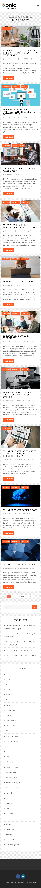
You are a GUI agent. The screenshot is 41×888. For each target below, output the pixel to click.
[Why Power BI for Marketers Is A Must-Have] (20, 211)
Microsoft (9, 762)
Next (23, 597)
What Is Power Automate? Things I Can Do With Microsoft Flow (19, 453)
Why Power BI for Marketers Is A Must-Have (19, 226)
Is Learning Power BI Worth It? (16, 337)
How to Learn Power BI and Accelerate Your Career (18, 394)
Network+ (9, 793)
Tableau (9, 834)
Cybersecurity (11, 721)
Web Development (12, 845)
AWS (7, 700)
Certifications (10, 710)
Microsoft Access (12, 767)
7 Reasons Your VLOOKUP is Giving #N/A (19, 169)
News (8, 798)
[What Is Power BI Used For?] (20, 496)
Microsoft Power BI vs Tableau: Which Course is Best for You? (19, 112)
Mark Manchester (10, 59)
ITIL (7, 752)
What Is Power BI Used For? (20, 510)
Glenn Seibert (9, 231)
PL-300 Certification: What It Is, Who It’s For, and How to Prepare (20, 53)
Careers (8, 705)
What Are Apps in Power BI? (20, 564)
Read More (9, 78)
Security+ (9, 824)
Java (7, 757)
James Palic (8, 174)
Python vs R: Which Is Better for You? (19, 650)
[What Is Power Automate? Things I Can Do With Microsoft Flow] (20, 437)
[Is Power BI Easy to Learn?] (20, 267)
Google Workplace (12, 741)
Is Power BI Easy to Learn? (19, 281)
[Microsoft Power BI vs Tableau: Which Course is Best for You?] (20, 95)
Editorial (9, 731)
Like (33, 59)
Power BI (9, 803)
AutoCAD (9, 695)
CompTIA (9, 715)
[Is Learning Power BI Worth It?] (20, 322)
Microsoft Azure (11, 772)
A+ (7, 674)
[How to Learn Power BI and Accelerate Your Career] (20, 378)
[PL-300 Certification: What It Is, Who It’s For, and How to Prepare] (20, 36)
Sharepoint (10, 829)
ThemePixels (31, 882)
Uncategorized (11, 839)
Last (30, 597)
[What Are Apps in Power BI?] (20, 550)
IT (6, 746)
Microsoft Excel (11, 777)
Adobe (8, 679)
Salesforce (9, 819)
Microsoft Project (12, 788)
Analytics (9, 690)
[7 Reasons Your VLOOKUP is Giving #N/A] (20, 154)
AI (7, 684)
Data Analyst (10, 726)
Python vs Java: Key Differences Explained (21, 655)
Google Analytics (12, 736)
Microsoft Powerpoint (13, 783)
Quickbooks (10, 814)
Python (8, 808)
